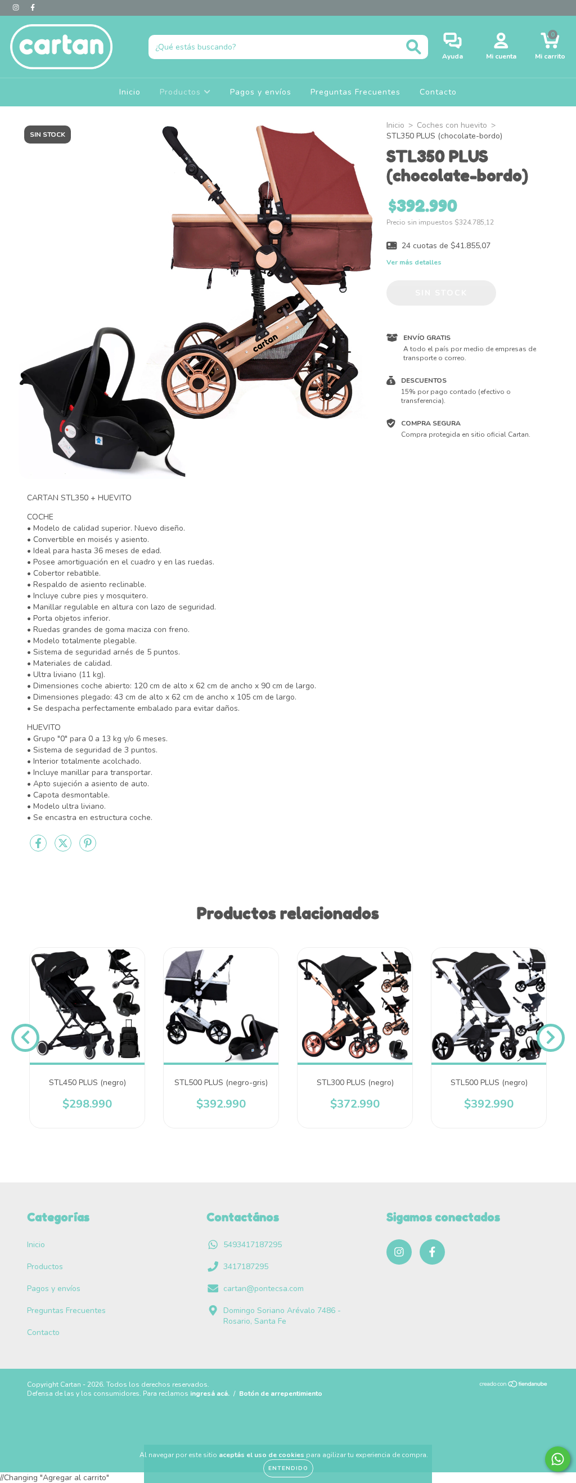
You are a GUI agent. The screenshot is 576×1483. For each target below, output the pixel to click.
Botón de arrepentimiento (280, 1393)
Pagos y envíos (260, 92)
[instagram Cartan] (16, 7)
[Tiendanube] (514, 1385)
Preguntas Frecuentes (355, 92)
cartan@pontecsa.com (263, 1288)
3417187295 (245, 1266)
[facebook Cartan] (32, 7)
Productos (182, 92)
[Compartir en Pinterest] (87, 848)
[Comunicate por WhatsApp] (557, 1459)
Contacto (438, 92)
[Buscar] (413, 47)
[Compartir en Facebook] (39, 848)
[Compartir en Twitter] (64, 848)
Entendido (288, 1468)
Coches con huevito (452, 125)
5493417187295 (252, 1244)
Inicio (130, 92)
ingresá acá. (210, 1393)
